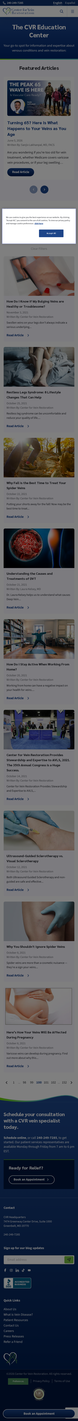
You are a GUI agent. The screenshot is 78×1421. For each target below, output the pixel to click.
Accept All (51, 233)
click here (38, 223)
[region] (39, 226)
